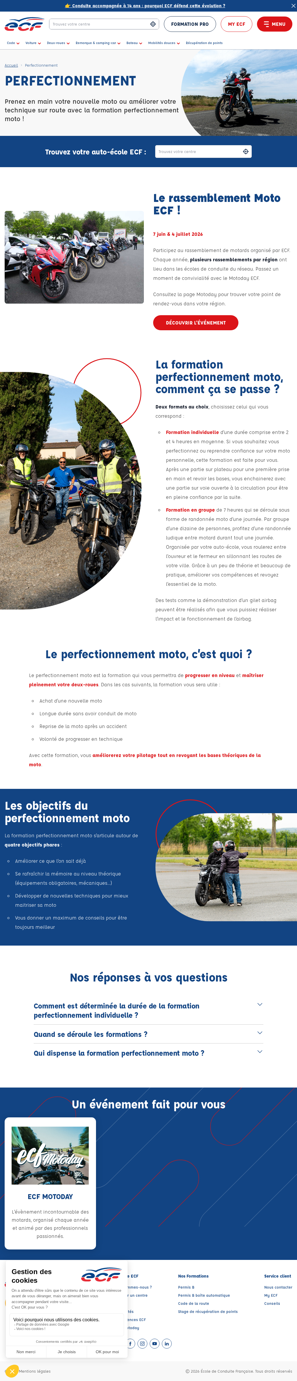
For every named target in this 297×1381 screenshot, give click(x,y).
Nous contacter (278, 1287)
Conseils (272, 1303)
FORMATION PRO (190, 24)
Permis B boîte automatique (204, 1295)
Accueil (11, 65)
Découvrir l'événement (196, 323)
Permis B (186, 1287)
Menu (278, 24)
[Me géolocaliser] (153, 24)
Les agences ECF (130, 1319)
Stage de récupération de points (208, 1311)
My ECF (236, 24)
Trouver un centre (131, 1295)
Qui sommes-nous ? (133, 1287)
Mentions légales (35, 1371)
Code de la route (193, 1303)
